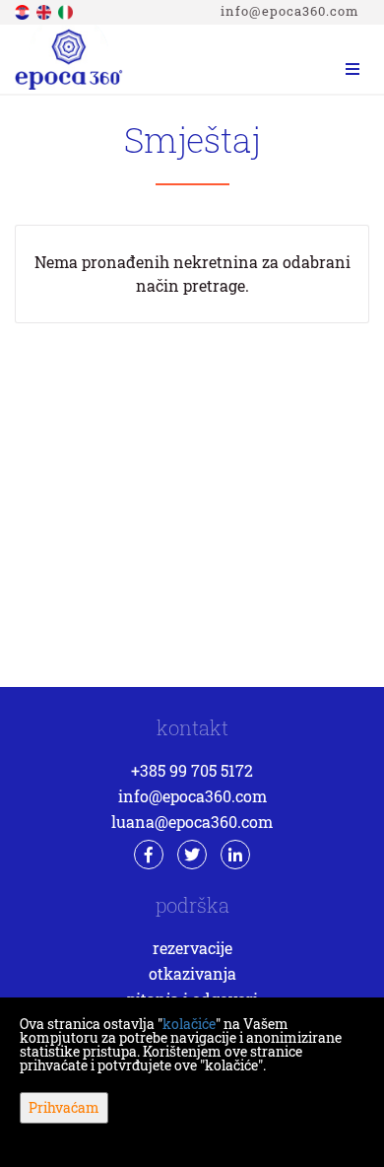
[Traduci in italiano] (67, 10)
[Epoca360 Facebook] (148, 854)
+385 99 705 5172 (192, 770)
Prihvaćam (64, 1107)
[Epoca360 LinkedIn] (235, 854)
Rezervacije (192, 947)
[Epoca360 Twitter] (192, 854)
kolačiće (189, 1023)
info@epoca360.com (290, 11)
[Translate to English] (45, 10)
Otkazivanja (192, 973)
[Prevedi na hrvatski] (23, 10)
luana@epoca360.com (192, 821)
